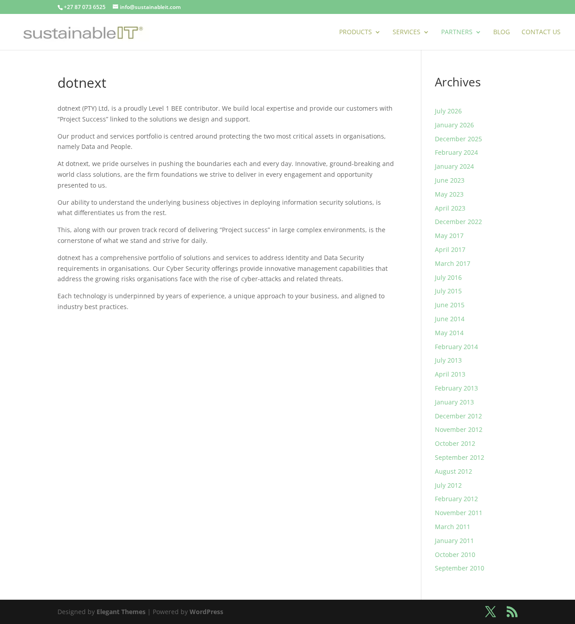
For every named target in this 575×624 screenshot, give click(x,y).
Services (406, 32)
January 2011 (454, 540)
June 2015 (449, 305)
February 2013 (456, 388)
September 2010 (459, 568)
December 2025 (458, 139)
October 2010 (455, 554)
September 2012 (459, 457)
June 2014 (449, 318)
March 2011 (452, 526)
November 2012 (458, 429)
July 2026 (448, 111)
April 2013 (450, 374)
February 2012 (456, 498)
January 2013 (454, 402)
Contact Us (541, 32)
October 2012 (455, 443)
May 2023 (449, 194)
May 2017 (449, 235)
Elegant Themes (121, 611)
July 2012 (448, 485)
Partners (457, 32)
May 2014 (449, 332)
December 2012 (458, 416)
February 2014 (456, 346)
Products (355, 32)
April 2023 (450, 208)
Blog (501, 32)
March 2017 (452, 263)
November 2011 (458, 512)
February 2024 (456, 152)
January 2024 (454, 166)
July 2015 (448, 291)
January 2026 (454, 125)
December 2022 (458, 221)
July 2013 (448, 360)
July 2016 (448, 277)
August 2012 (453, 471)
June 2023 (449, 180)
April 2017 (450, 249)
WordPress (206, 611)
